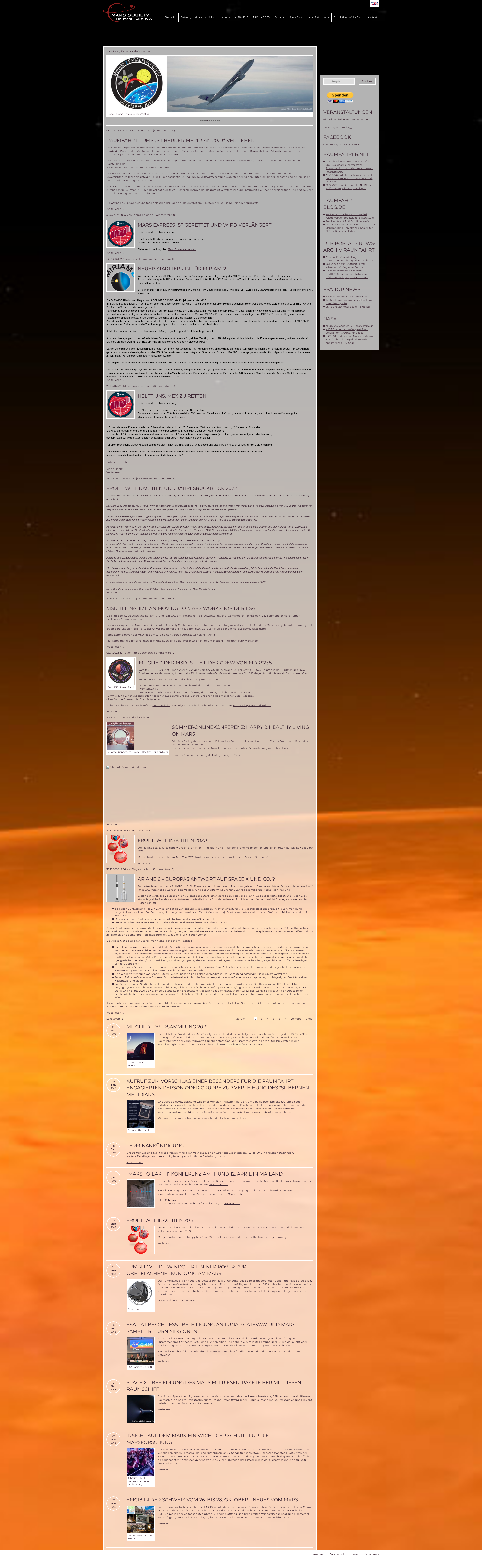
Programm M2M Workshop (240, 640)
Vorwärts (296, 1018)
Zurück (240, 1018)
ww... (246, 1044)
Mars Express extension (182, 249)
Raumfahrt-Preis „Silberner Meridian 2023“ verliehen (180, 140)
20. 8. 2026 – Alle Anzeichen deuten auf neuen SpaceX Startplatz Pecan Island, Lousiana (349, 178)
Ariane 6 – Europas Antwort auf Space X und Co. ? (206, 879)
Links (355, 1554)
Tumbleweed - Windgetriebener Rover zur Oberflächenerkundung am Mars (186, 1270)
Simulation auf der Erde (348, 17)
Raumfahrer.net (346, 154)
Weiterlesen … (115, 209)
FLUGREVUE (180, 886)
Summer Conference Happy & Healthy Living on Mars (206, 755)
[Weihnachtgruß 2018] (140, 1240)
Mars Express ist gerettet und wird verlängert (204, 225)
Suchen (367, 81)
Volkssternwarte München (200, 1040)
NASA (330, 319)
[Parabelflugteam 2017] (210, 84)
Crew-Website (161, 705)
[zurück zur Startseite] (127, 12)
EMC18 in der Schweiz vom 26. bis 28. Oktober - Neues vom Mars (212, 1499)
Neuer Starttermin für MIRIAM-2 (182, 268)
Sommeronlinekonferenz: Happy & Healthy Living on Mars (240, 730)
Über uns (224, 17)
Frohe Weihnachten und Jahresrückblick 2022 (171, 488)
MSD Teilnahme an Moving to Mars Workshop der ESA (180, 608)
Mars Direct (297, 17)
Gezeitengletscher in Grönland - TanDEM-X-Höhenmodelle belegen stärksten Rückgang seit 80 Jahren (347, 274)
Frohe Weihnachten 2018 (161, 1220)
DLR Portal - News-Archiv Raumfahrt (349, 246)
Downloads (372, 1554)
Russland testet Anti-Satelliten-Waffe (348, 221)
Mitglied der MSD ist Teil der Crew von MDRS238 (205, 662)
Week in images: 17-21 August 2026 (346, 296)
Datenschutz (337, 1554)
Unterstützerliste (117, 462)
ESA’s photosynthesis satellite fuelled (348, 306)
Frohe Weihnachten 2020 (172, 840)
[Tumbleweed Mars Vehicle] (140, 1293)
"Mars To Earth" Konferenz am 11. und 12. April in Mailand (205, 1174)
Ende (309, 1018)
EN (374, 3)
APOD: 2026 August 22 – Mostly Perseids (349, 326)
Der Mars (279, 17)
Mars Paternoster (318, 17)
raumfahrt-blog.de (339, 204)
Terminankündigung (155, 1145)
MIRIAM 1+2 (241, 17)
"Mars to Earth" (218, 1184)
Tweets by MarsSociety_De (339, 127)
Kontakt (372, 17)
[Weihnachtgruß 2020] (120, 849)
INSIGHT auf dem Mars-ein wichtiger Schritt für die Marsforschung (198, 1439)
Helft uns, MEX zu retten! (173, 396)
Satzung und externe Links (197, 17)
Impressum (315, 1554)
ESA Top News (341, 289)
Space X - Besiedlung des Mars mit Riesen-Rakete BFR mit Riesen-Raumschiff (215, 1386)
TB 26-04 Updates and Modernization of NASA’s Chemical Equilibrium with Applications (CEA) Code (350, 339)
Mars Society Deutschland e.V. (123, 51)
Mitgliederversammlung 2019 (167, 1027)
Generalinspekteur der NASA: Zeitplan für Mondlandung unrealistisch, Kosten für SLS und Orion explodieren (350, 228)
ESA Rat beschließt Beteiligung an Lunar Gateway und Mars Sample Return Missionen (211, 1328)
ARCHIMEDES (261, 17)
